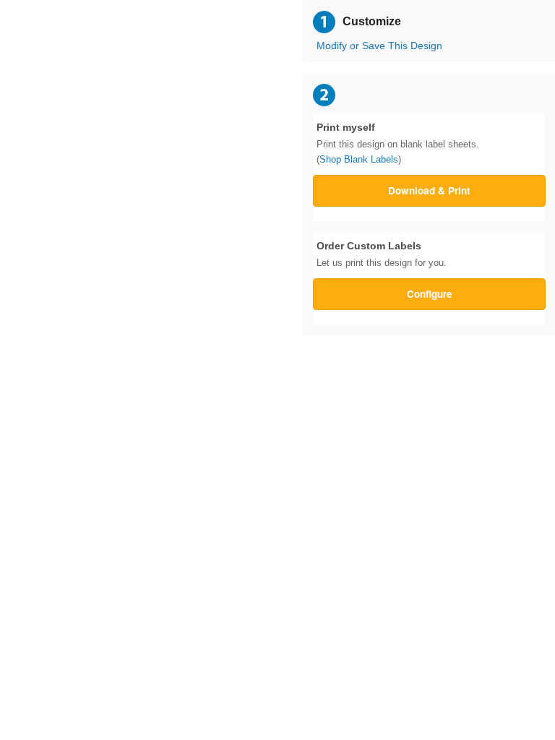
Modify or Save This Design (379, 45)
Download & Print (429, 190)
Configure (429, 294)
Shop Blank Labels (358, 159)
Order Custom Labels (382, 254)
